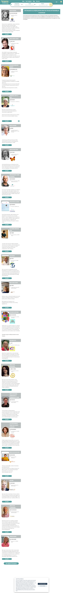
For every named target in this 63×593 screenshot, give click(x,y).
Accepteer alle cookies (42, 583)
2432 (50, 4)
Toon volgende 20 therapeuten (11, 563)
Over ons (38, 1)
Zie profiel (6, 34)
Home (23, 1)
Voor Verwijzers (29, 1)
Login (56, 1)
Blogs (34, 1)
